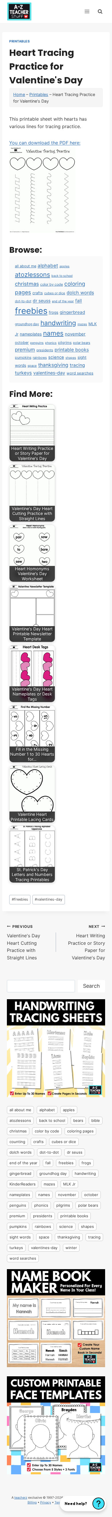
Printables (19, 41)
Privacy (45, 1502)
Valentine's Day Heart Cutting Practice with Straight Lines (23, 942)
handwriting (58, 323)
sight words (20, 1237)
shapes (70, 358)
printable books (72, 349)
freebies (31, 311)
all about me (25, 266)
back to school (62, 276)
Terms (59, 1502)
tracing (77, 365)
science (56, 357)
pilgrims (65, 342)
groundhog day (27, 324)
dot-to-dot (23, 301)
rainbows (40, 358)
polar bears (81, 343)
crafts (37, 293)
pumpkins (23, 357)
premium (25, 349)
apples (64, 266)
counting (17, 1141)
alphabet (48, 265)
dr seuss (42, 300)
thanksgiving (53, 365)
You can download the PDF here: (44, 143)
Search (91, 986)
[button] (83, 1503)
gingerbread (72, 312)
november (75, 334)
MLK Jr (69, 1184)
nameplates (31, 334)
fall (78, 300)
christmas (27, 284)
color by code (51, 284)
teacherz (20, 1498)
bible (95, 1120)
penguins (37, 343)
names (53, 333)
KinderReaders (22, 1184)
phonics (51, 343)
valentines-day (49, 373)
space (32, 366)
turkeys (23, 373)
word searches (80, 373)
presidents (44, 350)
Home (19, 94)
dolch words (80, 292)
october (22, 342)
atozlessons (32, 274)
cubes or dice (54, 293)
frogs (53, 312)
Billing (32, 1502)
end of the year (63, 301)
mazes (82, 324)
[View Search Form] (100, 11)
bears (78, 1120)
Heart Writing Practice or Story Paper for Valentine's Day (86, 942)
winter (71, 1247)
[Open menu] (87, 11)
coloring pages (80, 1131)
